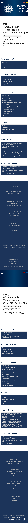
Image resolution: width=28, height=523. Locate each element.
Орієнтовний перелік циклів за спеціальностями (10, 66)
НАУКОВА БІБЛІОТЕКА (14, 225)
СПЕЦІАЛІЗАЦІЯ (14, 189)
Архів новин (13, 263)
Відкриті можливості (8, 129)
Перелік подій (6, 64)
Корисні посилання (7, 115)
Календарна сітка (7, 62)
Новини (4, 125)
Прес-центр (5, 113)
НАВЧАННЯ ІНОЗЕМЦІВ (14, 193)
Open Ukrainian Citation (8, 168)
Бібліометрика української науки (11, 166)
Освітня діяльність (7, 77)
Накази (4, 131)
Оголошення (5, 127)
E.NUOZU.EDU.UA (14, 199)
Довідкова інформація (13, 261)
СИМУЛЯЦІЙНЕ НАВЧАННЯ (14, 205)
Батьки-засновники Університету (11, 102)
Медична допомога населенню (10, 149)
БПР (14, 218)
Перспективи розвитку (8, 109)
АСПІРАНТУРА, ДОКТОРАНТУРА (14, 191)
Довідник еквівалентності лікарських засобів (12, 171)
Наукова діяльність (7, 79)
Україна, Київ (5, 107)
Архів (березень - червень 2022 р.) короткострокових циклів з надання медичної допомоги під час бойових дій (13, 155)
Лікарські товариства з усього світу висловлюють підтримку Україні (12, 151)
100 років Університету (8, 97)
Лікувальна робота (7, 81)
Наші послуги (5, 104)
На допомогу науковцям (8, 173)
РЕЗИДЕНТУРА (14, 203)
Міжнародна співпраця (8, 83)
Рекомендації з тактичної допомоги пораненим (12, 147)
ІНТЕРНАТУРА (14, 186)
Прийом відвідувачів (7, 111)
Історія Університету (8, 100)
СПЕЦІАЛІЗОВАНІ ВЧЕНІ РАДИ (14, 213)
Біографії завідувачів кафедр (10, 106)
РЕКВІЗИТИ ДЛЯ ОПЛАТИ (14, 211)
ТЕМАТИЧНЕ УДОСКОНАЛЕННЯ (14, 201)
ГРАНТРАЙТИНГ (14, 215)
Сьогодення (5, 95)
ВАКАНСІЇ (14, 228)
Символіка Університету (9, 98)
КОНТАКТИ (14, 223)
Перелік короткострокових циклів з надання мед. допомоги (12, 144)
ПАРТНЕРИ (14, 230)
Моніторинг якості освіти (9, 84)
